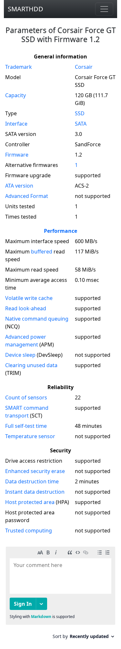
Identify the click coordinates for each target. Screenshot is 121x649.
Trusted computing (28, 530)
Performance (60, 230)
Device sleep (20, 354)
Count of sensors (26, 397)
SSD (80, 113)
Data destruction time (32, 481)
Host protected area (30, 502)
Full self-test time (26, 425)
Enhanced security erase (35, 471)
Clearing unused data (31, 365)
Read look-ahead (25, 308)
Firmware (16, 154)
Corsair (84, 66)
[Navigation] (104, 9)
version (19, 185)
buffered (41, 251)
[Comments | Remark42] (60, 595)
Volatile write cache (29, 298)
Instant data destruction (35, 491)
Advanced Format (26, 196)
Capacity (15, 95)
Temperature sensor (30, 436)
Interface (16, 123)
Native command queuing (36, 318)
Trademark (18, 66)
